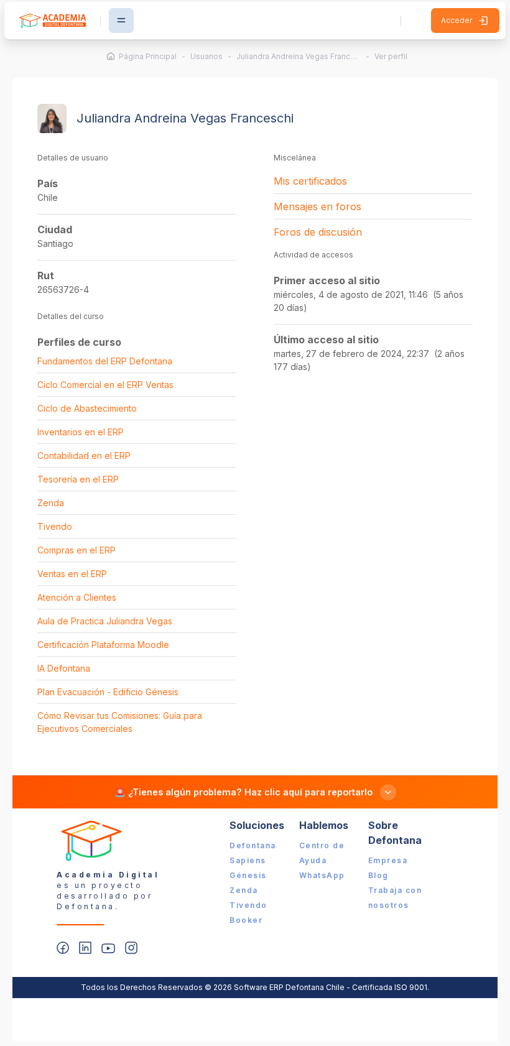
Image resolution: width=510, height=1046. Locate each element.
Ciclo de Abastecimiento (87, 408)
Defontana (253, 845)
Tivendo (54, 526)
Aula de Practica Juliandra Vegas (104, 621)
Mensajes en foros (317, 206)
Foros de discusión (318, 232)
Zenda (50, 503)
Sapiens (248, 860)
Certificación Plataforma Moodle (103, 644)
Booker (246, 920)
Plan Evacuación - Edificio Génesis (107, 692)
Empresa (388, 860)
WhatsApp (322, 875)
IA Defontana (63, 668)
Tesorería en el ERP (78, 479)
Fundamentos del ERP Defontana (104, 361)
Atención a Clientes (76, 597)
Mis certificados (310, 181)
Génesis (248, 875)
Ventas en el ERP (72, 573)
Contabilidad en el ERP (84, 455)
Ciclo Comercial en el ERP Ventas (105, 384)
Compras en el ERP (76, 550)
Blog (378, 875)
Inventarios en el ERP (80, 432)
